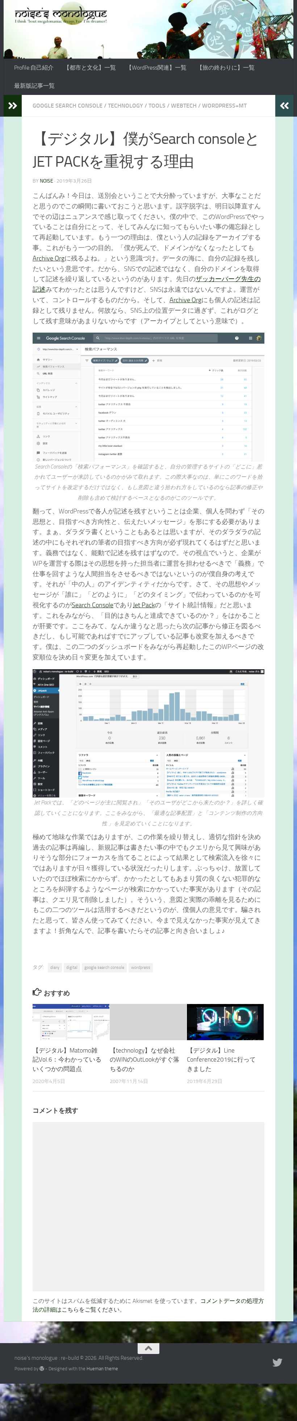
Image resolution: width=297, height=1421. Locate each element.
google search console (104, 967)
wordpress (140, 967)
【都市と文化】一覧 (90, 67)
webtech (184, 105)
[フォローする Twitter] (277, 1363)
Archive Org (48, 258)
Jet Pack (144, 605)
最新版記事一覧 (34, 85)
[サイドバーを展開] (13, 106)
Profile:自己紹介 (34, 67)
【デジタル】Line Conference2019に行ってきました (221, 1059)
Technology (125, 105)
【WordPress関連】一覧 (156, 67)
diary (54, 967)
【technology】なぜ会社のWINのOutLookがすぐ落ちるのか (144, 1059)
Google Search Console (68, 105)
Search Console (92, 605)
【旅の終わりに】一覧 (226, 67)
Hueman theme (102, 1368)
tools (157, 105)
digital (72, 967)
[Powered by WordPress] (41, 1368)
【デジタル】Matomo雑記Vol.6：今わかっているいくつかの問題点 (67, 1059)
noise (46, 181)
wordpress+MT (224, 105)
